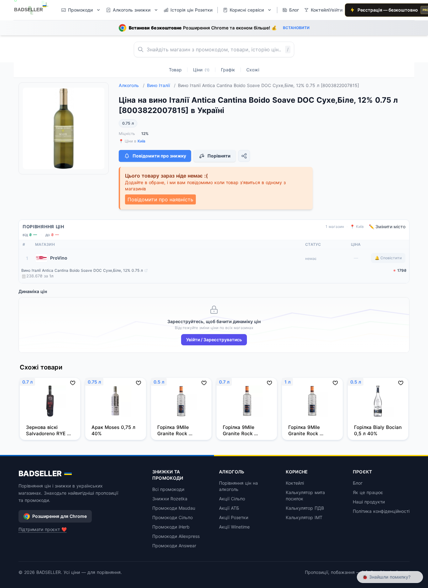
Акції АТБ (229, 508)
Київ (141, 141)
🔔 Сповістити (388, 257)
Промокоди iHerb (171, 526)
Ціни (201, 69)
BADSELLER (40, 473)
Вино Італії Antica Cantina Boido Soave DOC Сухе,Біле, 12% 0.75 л (82, 270)
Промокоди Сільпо (172, 517)
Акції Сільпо (232, 498)
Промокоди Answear (174, 545)
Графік (228, 69)
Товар (175, 69)
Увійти (335, 10)
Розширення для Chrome (59, 516)
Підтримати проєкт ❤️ (42, 529)
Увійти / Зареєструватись (214, 339)
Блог (358, 483)
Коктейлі (295, 483)
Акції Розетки (233, 517)
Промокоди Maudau (173, 508)
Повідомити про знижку (159, 155)
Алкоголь (131, 85)
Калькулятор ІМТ (304, 517)
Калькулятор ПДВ (305, 508)
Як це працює (368, 492)
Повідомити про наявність (160, 199)
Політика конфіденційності (381, 511)
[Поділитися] (244, 156)
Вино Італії (161, 85)
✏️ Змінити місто (387, 226)
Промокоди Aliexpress (176, 536)
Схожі (252, 69)
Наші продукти (369, 501)
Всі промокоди (168, 489)
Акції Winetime (234, 526)
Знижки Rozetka (169, 498)
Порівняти (219, 155)
